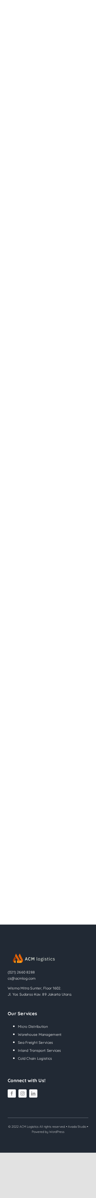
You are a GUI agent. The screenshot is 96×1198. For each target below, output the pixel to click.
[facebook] (12, 1093)
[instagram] (22, 1093)
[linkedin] (33, 1093)
